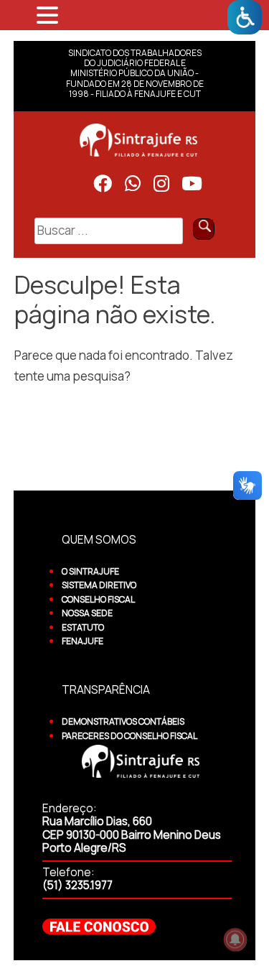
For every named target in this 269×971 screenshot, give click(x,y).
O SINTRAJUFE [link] (90, 571)
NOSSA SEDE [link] (87, 613)
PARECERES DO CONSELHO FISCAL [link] (129, 736)
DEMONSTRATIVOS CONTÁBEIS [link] (123, 721)
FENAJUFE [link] (82, 641)
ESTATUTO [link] (83, 627)
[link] (244, 17)
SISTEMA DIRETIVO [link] (99, 585)
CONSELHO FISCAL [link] (98, 599)
